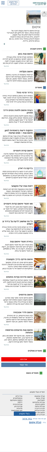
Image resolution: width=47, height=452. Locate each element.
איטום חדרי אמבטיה (23, 312)
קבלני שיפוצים (40, 396)
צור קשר (24, 364)
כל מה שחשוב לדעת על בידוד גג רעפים (17, 222)
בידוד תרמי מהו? (25, 92)
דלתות (20, 402)
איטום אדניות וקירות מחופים (19, 277)
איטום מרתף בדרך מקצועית (19, 259)
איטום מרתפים (26, 294)
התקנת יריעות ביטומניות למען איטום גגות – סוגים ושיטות (19, 131)
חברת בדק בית (39, 415)
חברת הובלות (40, 410)
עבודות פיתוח (40, 406)
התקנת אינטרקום (16, 400)
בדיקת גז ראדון (25, 168)
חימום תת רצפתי (39, 413)
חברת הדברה (40, 408)
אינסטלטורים (17, 398)
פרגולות (19, 408)
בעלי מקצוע (24, 413)
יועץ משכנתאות (16, 410)
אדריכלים (19, 396)
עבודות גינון (18, 406)
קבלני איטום (40, 398)
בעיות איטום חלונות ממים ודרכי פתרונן (18, 111)
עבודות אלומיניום (39, 402)
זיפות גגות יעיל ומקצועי (22, 186)
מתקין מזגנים (40, 404)
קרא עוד (6, 66)
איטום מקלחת (26, 71)
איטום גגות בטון (25, 54)
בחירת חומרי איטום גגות (21, 241)
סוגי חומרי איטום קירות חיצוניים (18, 203)
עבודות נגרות (17, 404)
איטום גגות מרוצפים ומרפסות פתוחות (19, 331)
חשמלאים (41, 400)
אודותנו (23, 359)
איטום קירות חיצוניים (23, 150)
